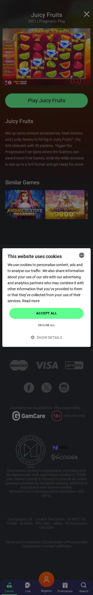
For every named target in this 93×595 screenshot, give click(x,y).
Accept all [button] (46, 313)
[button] (46, 337)
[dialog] (46, 297)
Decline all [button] (46, 325)
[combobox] (81, 255)
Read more (31, 301)
